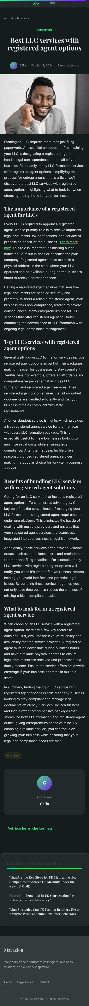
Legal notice (25, 982)
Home (8, 982)
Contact (43, 982)
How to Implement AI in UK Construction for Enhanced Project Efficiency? (41, 897)
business (23, 18)
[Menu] (52, 3)
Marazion (13, 950)
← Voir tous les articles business (28, 828)
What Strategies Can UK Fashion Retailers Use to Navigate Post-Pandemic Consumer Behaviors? (44, 911)
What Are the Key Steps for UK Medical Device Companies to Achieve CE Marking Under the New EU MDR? (42, 881)
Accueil (8, 18)
